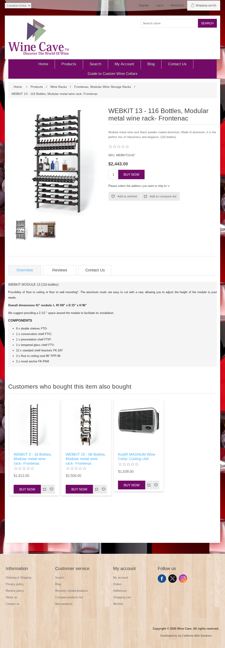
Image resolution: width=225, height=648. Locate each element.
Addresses (120, 590)
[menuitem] (43, 64)
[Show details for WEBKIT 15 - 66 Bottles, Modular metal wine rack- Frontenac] (86, 425)
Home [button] (43, 64)
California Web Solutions (197, 635)
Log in (159, 5)
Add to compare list (163, 196)
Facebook (162, 578)
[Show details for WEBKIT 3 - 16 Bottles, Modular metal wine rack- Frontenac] (34, 425)
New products (64, 604)
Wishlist (118, 604)
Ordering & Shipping (18, 577)
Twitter (172, 578)
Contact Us (95, 270)
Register (144, 5)
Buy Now (131, 174)
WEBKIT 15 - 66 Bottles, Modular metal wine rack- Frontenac (86, 459)
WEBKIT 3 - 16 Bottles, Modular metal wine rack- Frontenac (33, 459)
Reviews (59, 270)
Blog (58, 584)
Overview (24, 270)
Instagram (183, 578)
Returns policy (15, 590)
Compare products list (69, 597)
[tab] (24, 270)
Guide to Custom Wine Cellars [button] (113, 74)
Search (207, 23)
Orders (117, 584)
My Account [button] (124, 64)
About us (11, 597)
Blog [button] (151, 64)
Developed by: (169, 635)
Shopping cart (122, 597)
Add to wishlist (127, 196)
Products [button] (69, 64)
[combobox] (169, 23)
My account (120, 577)
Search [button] (95, 64)
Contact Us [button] (177, 64)
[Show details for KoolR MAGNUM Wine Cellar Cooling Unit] (138, 425)
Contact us (13, 604)
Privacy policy (15, 584)
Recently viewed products (71, 590)
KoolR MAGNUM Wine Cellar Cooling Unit (136, 456)
